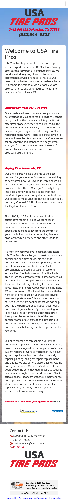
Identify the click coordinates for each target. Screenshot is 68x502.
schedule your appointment (37, 401)
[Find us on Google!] (23, 447)
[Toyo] (57, 411)
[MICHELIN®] (24, 411)
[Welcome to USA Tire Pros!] (34, 17)
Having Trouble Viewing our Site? (34, 493)
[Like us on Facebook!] (14, 447)
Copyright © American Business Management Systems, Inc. (34, 498)
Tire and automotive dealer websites (41, 486)
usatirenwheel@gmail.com (28, 443)
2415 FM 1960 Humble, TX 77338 (34, 30)
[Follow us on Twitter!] (18, 447)
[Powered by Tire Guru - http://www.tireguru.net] (17, 485)
